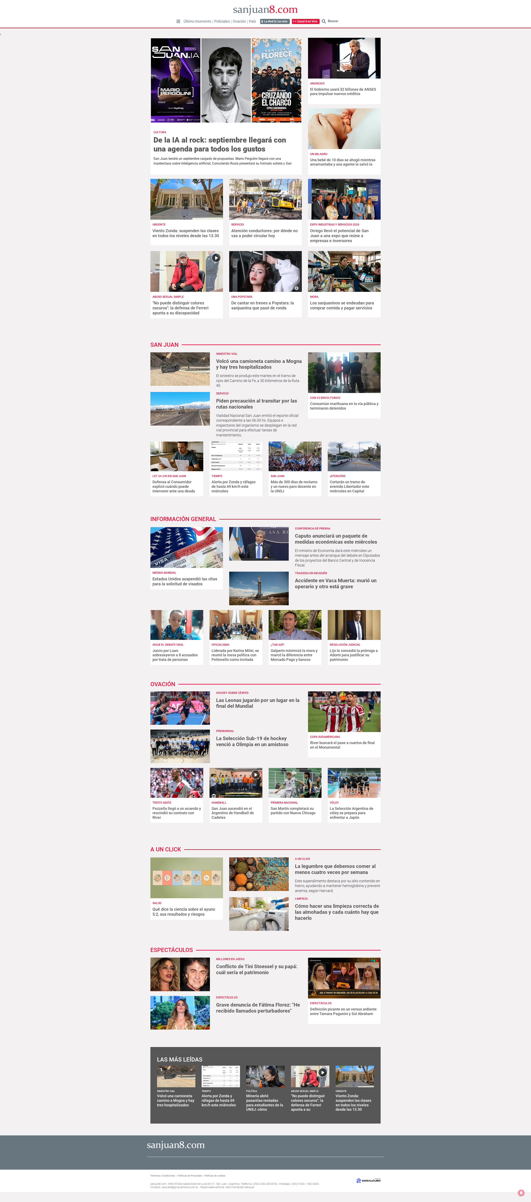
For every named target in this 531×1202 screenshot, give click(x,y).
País (252, 21)
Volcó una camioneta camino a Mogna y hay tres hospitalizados (259, 364)
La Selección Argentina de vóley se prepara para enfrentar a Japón (351, 813)
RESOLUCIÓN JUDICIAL (345, 644)
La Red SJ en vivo (275, 21)
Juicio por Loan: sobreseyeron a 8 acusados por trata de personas (175, 655)
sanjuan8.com (158, 1183)
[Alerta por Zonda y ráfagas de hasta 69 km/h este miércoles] (235, 456)
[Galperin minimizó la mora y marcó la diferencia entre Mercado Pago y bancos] (295, 625)
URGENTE (159, 224)
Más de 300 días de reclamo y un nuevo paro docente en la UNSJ (294, 486)
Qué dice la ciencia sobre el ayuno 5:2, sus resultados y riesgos (183, 912)
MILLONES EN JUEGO (230, 959)
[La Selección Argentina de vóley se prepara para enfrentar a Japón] (354, 783)
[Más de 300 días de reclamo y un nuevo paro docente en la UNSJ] (295, 456)
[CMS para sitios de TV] (354, 1180)
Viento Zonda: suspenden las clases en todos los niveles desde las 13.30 (185, 233)
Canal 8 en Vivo (307, 21)
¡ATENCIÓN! (338, 476)
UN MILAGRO (319, 154)
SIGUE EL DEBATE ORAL (168, 644)
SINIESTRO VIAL (226, 353)
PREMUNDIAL (225, 731)
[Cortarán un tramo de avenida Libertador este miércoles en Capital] (354, 456)
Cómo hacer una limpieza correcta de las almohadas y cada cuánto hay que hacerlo (337, 912)
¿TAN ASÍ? (277, 644)
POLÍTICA (251, 1091)
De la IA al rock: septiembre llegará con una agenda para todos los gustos (219, 144)
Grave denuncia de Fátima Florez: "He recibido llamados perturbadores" (258, 1008)
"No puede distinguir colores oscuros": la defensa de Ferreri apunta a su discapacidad (180, 307)
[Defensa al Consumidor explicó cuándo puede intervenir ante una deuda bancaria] (176, 456)
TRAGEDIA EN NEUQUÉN (311, 573)
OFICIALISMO (220, 644)
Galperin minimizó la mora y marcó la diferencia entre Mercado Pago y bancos (294, 655)
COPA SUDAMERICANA (325, 736)
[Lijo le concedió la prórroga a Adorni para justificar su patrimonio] (354, 625)
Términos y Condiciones (162, 1175)
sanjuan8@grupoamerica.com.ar (180, 1187)
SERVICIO (237, 224)
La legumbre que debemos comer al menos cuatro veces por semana (335, 869)
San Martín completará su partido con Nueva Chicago (293, 810)
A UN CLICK (302, 858)
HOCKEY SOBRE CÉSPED (232, 692)
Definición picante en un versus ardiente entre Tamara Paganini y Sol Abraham (343, 1011)
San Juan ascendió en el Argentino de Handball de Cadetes (233, 813)
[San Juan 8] (176, 1150)
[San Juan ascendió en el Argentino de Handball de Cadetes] (235, 783)
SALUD (156, 903)
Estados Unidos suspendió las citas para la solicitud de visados (184, 581)
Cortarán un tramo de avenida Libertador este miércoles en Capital (349, 486)
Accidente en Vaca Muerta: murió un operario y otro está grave (335, 583)
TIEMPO (217, 476)
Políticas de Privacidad (190, 1175)
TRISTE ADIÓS (161, 802)
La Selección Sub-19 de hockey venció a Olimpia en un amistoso (252, 741)
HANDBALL (219, 802)
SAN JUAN (277, 476)
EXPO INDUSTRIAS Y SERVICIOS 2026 (334, 224)
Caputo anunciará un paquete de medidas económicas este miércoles (336, 539)
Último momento (197, 21)
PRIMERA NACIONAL (284, 802)
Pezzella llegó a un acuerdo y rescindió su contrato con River (176, 813)
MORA (314, 296)
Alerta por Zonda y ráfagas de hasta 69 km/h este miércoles (234, 486)
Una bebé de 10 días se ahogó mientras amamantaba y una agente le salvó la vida (342, 164)
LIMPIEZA (301, 898)
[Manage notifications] (521, 1193)
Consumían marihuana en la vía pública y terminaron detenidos (344, 405)
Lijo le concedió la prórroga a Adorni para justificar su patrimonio (354, 655)
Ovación (239, 21)
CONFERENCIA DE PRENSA (312, 528)
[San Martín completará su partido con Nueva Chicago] (295, 783)
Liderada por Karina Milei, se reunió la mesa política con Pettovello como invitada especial (235, 657)
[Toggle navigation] (178, 21)
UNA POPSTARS (241, 296)
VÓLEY (334, 802)
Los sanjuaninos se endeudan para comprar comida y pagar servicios (342, 305)
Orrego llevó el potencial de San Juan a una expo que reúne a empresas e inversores (339, 235)
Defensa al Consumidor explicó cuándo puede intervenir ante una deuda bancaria (173, 489)
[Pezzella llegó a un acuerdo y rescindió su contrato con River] (176, 783)
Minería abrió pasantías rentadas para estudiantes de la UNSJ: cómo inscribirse (264, 1105)
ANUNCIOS (317, 83)
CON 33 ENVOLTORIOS (325, 397)
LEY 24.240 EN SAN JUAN (169, 476)
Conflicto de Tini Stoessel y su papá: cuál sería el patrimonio (256, 969)
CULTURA (159, 132)
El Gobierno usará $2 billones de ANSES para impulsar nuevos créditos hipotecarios (343, 93)
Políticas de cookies (215, 1175)
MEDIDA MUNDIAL (164, 572)
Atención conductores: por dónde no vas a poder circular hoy (264, 233)
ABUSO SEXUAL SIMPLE (168, 296)
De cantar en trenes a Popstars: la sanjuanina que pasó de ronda (262, 305)
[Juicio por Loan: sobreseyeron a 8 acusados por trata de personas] (176, 625)
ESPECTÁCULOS (226, 997)
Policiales (222, 21)
